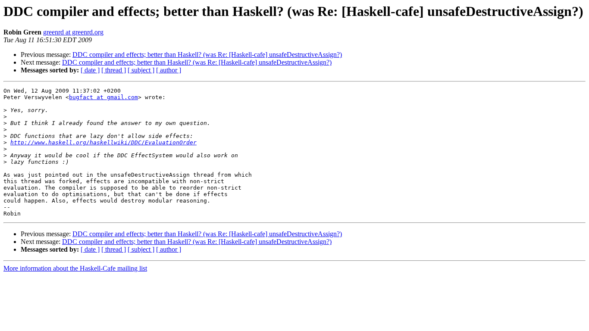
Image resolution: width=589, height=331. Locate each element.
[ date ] (90, 70)
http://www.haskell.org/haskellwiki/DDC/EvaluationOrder (103, 142)
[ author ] (168, 70)
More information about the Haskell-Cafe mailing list (75, 268)
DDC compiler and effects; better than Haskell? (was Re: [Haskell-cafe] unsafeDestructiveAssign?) (207, 54)
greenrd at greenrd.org (73, 32)
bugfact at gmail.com (103, 97)
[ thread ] (113, 70)
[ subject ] (141, 70)
